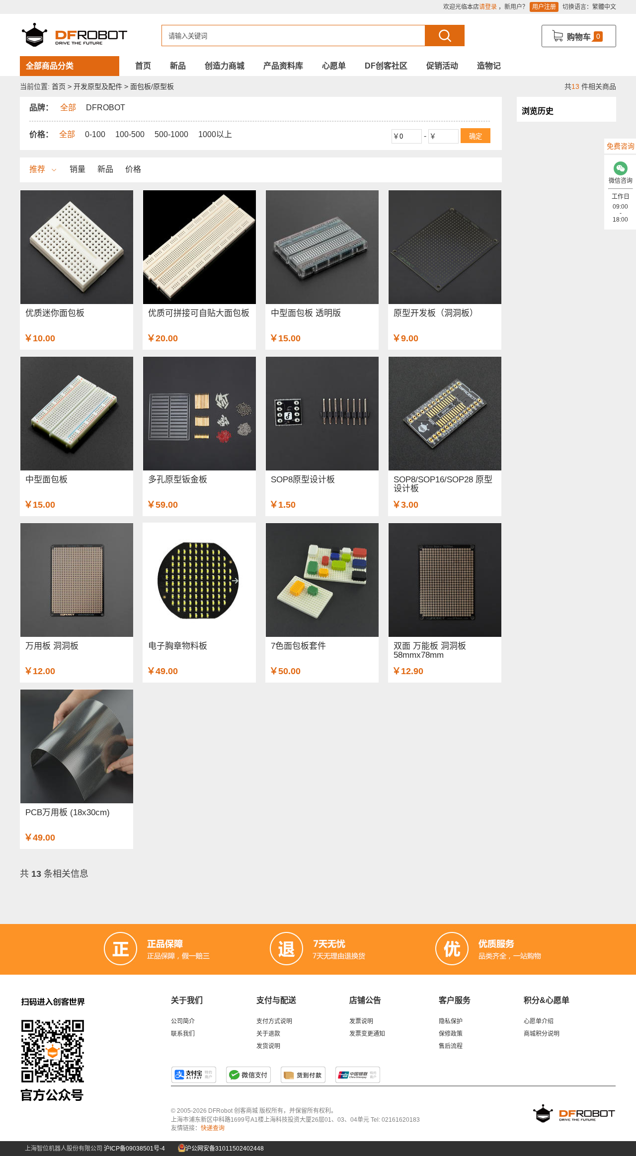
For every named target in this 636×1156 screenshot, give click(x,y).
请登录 (488, 6)
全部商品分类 (50, 66)
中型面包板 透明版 (306, 313)
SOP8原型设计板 (303, 479)
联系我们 (183, 1033)
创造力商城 (224, 66)
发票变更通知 (367, 1033)
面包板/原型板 (152, 86)
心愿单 (334, 66)
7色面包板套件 (298, 646)
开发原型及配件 (98, 86)
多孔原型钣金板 (177, 479)
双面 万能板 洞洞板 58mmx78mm (430, 650)
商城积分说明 (541, 1033)
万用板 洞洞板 (52, 646)
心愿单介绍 (539, 1021)
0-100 (95, 134)
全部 (67, 134)
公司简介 (183, 1021)
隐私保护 (451, 1021)
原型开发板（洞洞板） (436, 313)
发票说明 (361, 1021)
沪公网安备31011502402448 (224, 1148)
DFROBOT (105, 107)
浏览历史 (538, 111)
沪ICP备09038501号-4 (134, 1148)
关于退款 (268, 1033)
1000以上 (215, 134)
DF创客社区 (386, 66)
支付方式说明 (274, 1021)
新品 (178, 66)
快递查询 (213, 1128)
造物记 (489, 66)
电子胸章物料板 (177, 646)
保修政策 (451, 1033)
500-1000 (171, 134)
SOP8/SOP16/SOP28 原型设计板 (443, 484)
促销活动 (442, 66)
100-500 (130, 134)
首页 (143, 66)
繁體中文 (604, 6)
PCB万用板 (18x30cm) (67, 812)
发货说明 (268, 1046)
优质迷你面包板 (54, 313)
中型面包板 (46, 479)
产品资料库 (283, 66)
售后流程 (451, 1046)
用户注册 (544, 6)
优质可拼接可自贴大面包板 (198, 313)
